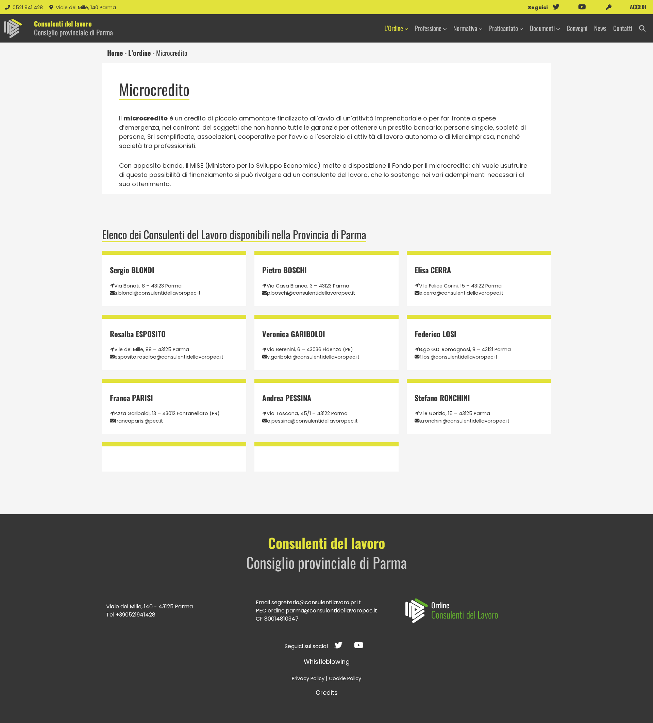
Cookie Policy (345, 678)
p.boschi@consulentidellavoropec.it (311, 293)
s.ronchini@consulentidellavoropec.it (464, 420)
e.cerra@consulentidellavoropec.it (461, 293)
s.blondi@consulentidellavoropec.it (158, 293)
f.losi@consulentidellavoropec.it (458, 357)
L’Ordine (393, 28)
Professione (428, 28)
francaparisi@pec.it (139, 420)
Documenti (542, 28)
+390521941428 (135, 615)
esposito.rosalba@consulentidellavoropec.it (169, 357)
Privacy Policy (308, 678)
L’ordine (139, 53)
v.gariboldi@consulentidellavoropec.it (313, 357)
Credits (327, 692)
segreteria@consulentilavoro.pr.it (316, 602)
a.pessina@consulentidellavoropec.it (312, 420)
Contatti (622, 28)
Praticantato (503, 28)
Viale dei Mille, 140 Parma (86, 7)
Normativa (465, 28)
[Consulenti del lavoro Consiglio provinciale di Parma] (13, 28)
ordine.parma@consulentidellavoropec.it (322, 610)
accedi (637, 7)
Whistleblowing (327, 661)
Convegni (577, 28)
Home (115, 53)
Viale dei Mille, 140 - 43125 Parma (149, 606)
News (600, 28)
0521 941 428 (28, 7)
